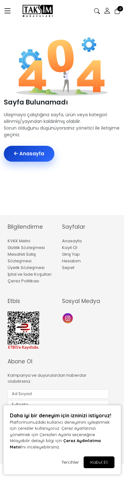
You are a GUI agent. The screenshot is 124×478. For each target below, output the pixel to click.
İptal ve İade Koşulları (30, 274)
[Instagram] (68, 317)
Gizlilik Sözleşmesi (26, 248)
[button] (7, 11)
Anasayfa (31, 153)
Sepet (68, 268)
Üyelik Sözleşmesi (26, 268)
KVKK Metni (19, 241)
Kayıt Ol (69, 248)
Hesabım (71, 261)
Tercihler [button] (70, 462)
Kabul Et (99, 462)
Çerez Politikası (23, 281)
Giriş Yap (71, 254)
